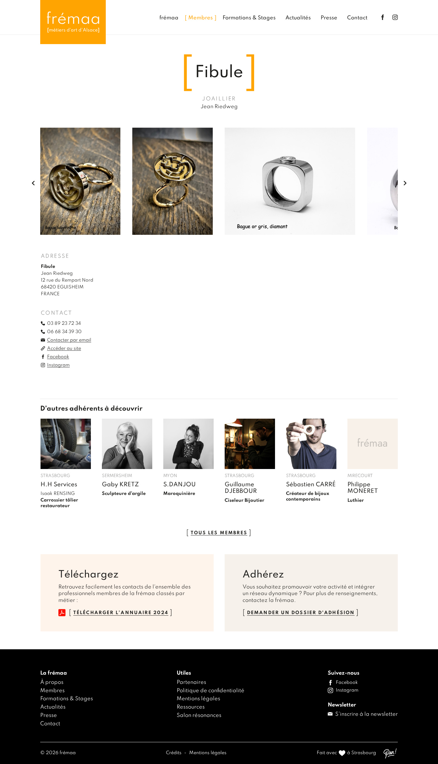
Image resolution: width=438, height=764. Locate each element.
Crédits (174, 753)
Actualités (53, 707)
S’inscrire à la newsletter (366, 714)
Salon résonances (199, 715)
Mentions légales (198, 698)
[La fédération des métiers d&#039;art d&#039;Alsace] (73, 22)
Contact (50, 723)
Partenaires (191, 682)
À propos (51, 682)
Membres (52, 690)
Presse (48, 715)
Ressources (191, 707)
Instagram (58, 365)
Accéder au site (64, 348)
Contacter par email (69, 340)
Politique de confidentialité (210, 690)
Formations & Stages (66, 698)
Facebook (58, 357)
